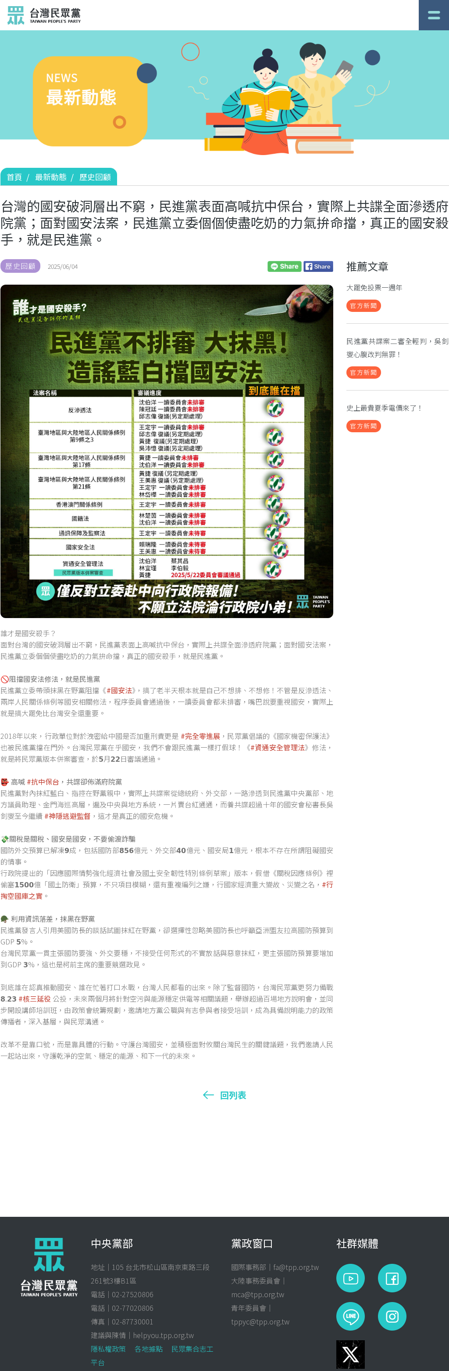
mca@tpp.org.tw (257, 1294)
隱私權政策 (108, 1348)
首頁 (14, 176)
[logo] (44, 15)
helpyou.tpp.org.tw (163, 1335)
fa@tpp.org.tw (296, 1267)
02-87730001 (132, 1321)
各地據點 (149, 1348)
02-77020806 (132, 1307)
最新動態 (51, 176)
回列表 (233, 1095)
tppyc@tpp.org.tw (260, 1321)
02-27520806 (132, 1294)
